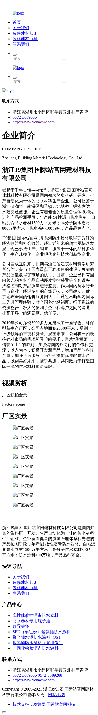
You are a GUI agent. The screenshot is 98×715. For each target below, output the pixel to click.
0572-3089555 (25, 117)
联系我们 (21, 44)
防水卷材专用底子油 (31, 621)
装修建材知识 (25, 33)
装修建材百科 (25, 38)
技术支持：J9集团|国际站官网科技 (44, 704)
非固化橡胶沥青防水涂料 (36, 648)
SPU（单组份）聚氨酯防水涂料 (42, 632)
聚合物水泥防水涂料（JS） (37, 637)
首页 (17, 22)
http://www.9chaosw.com (34, 122)
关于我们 (21, 28)
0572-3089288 (50, 675)
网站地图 (56, 694)
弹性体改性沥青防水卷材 (36, 615)
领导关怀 (21, 626)
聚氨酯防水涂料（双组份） (38, 643)
